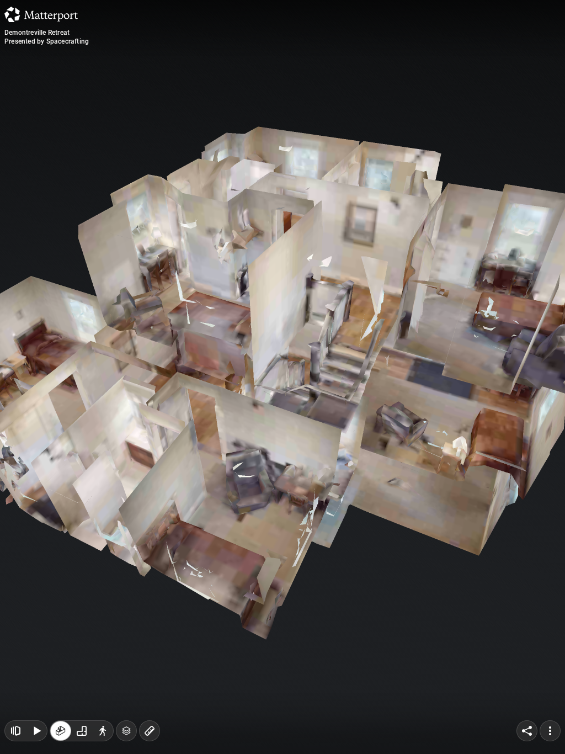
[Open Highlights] (15, 731)
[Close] (387, 94)
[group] (82, 730)
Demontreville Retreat (37, 32)
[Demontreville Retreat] (282, 377)
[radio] (60, 731)
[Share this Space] (526, 730)
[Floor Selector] (126, 730)
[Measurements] (149, 730)
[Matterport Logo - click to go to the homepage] (41, 14)
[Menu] (550, 730)
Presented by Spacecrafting (46, 41)
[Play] (36, 731)
